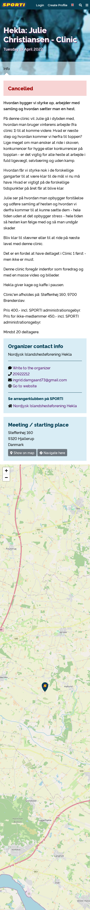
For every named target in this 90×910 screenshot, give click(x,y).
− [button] (6, 477)
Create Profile (57, 5)
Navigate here (54, 452)
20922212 (21, 373)
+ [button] (6, 470)
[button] (73, 5)
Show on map (23, 452)
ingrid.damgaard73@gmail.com (40, 379)
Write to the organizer (32, 367)
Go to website (25, 385)
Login (40, 5)
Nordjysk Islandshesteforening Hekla (45, 405)
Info (6, 68)
